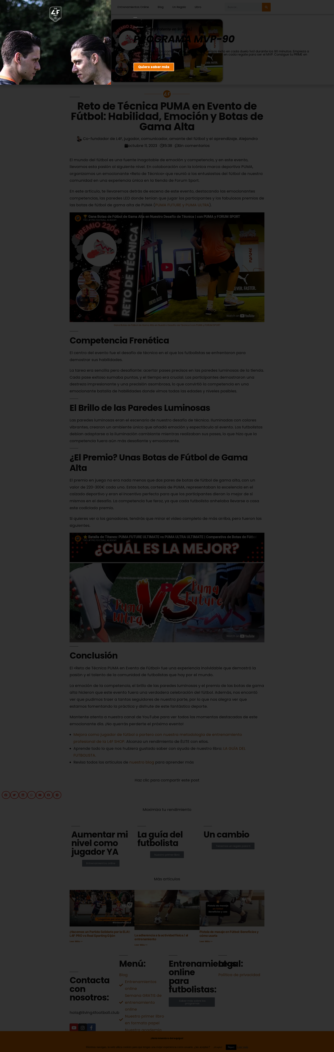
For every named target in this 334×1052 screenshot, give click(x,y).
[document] (167, 526)
